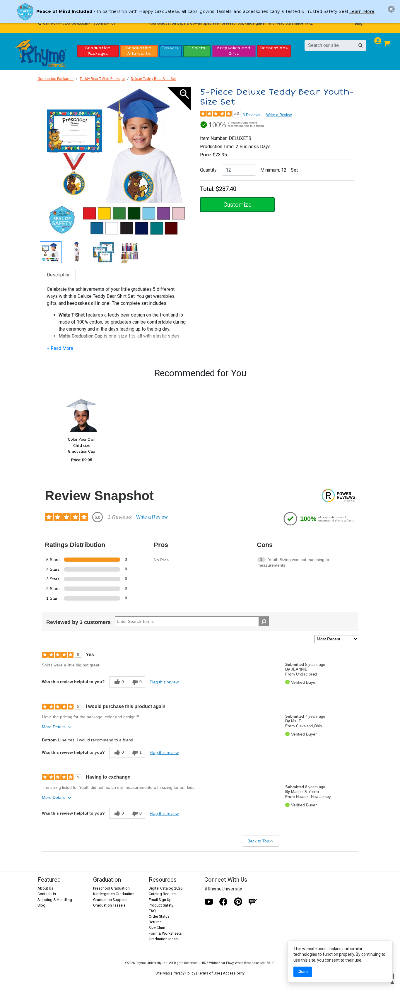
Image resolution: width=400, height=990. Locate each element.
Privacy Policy (184, 973)
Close (303, 971)
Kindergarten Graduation (113, 894)
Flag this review (164, 682)
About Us (45, 888)
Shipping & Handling (54, 899)
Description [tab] (59, 275)
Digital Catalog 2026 (165, 888)
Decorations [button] (274, 48)
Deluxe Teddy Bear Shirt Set (153, 78)
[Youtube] (208, 902)
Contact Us (46, 894)
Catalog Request (163, 894)
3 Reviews (251, 115)
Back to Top (258, 841)
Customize (237, 204)
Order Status (159, 916)
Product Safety (161, 905)
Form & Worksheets (165, 933)
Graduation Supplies (110, 899)
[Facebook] (223, 902)
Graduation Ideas (163, 939)
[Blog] (252, 902)
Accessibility (234, 973)
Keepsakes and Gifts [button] (233, 51)
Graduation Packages (55, 78)
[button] (391, 9)
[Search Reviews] (264, 621)
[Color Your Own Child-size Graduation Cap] (81, 413)
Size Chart (157, 928)
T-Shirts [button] (197, 48)
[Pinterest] (238, 902)
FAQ (152, 911)
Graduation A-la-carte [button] (139, 51)
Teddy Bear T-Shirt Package (102, 78)
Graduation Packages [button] (98, 51)
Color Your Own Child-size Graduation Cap (81, 445)
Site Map (162, 973)
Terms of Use (209, 973)
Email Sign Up (160, 899)
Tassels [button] (170, 48)
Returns (155, 922)
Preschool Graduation (111, 888)
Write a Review (279, 115)
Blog (359, 23)
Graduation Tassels (109, 905)
